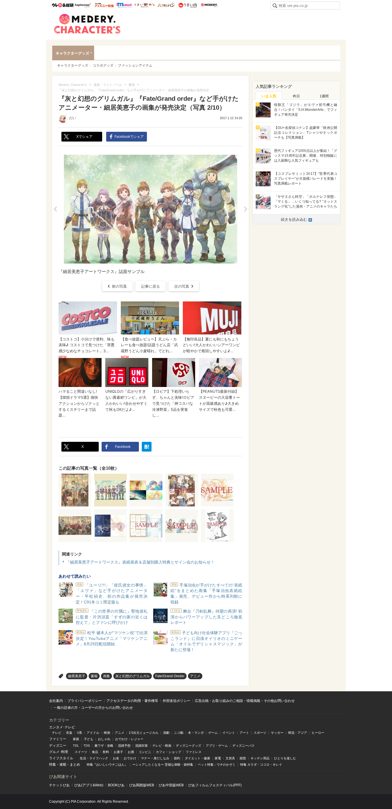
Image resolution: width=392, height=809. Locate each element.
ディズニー (57, 746)
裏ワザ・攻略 (103, 745)
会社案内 (56, 701)
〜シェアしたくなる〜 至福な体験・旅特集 (162, 764)
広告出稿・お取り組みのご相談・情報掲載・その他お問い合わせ (245, 701)
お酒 (131, 752)
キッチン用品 (260, 758)
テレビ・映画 (161, 745)
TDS (87, 745)
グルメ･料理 (58, 752)
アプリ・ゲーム (217, 745)
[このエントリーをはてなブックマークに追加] (147, 447)
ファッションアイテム (135, 65)
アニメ (195, 676)
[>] (245, 209)
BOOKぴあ (116, 785)
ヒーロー (318, 732)
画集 (106, 676)
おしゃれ (104, 739)
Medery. (209, 5)
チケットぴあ (59, 785)
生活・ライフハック (94, 758)
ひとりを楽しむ (285, 758)
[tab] (269, 95)
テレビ (56, 732)
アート (244, 732)
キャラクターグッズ (72, 53)
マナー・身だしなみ (155, 758)
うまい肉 (187, 5)
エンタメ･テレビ (62, 727)
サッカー (277, 732)
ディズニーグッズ (188, 745)
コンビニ (145, 752)
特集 (52, 764)
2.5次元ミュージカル (143, 732)
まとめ (75, 764)
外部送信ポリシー (176, 701)
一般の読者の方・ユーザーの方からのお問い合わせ (93, 708)
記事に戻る (150, 286)
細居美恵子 (76, 676)
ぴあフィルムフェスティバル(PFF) (215, 785)
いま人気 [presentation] (268, 96)
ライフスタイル (61, 758)
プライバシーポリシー (84, 701)
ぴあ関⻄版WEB (141, 785)
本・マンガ (196, 732)
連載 (62, 764)
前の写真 (119, 286)
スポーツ (260, 732)
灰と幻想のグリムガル (132, 676)
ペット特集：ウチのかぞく (217, 764)
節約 (177, 758)
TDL (76, 745)
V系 (79, 732)
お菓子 (118, 752)
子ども (88, 739)
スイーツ (81, 752)
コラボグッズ (103, 65)
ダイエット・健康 (197, 758)
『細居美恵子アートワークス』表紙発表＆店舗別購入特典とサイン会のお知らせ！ (140, 562)
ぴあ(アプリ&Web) (88, 785)
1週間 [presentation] (324, 96)
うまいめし (144, 5)
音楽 (69, 732)
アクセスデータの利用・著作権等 (132, 701)
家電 (218, 758)
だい (72, 118)
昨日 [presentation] (296, 96)
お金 (116, 758)
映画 (107, 732)
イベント (228, 732)
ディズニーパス (243, 745)
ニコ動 (178, 732)
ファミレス (193, 752)
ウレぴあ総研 (62, 5)
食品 (95, 752)
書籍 (94, 676)
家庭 (76, 739)
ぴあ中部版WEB (171, 785)
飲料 (106, 752)
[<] (55, 209)
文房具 (230, 758)
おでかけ (130, 758)
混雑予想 (124, 745)
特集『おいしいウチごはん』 (107, 764)
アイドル (93, 732)
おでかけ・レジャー (129, 739)
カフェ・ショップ (168, 752)
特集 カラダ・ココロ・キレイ (261, 764)
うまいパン (166, 5)
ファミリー (57, 739)
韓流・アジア (297, 732)
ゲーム (213, 732)
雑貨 (243, 758)
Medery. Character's (87, 24)
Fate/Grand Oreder (170, 676)
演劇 (166, 732)
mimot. (124, 5)
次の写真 (181, 286)
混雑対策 (141, 745)
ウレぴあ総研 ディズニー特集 (104, 5)
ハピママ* (82, 5)
